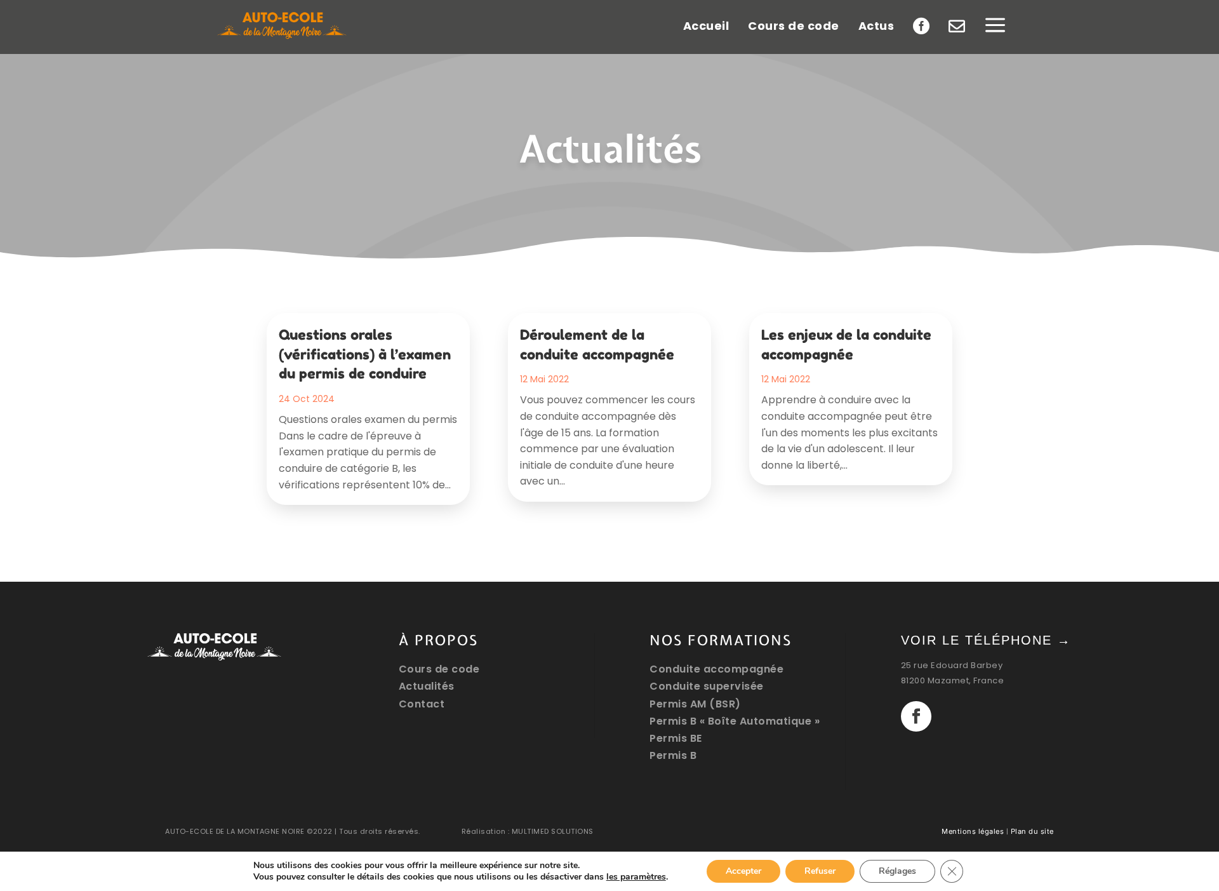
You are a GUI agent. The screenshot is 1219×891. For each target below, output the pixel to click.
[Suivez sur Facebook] (916, 716)
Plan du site (1032, 831)
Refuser (820, 871)
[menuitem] (282, 26)
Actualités (427, 686)
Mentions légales (973, 831)
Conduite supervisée (706, 686)
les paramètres (636, 877)
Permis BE (675, 738)
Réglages (897, 871)
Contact (422, 704)
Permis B (672, 755)
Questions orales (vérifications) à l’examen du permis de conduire (365, 354)
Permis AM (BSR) (695, 704)
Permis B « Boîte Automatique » (734, 721)
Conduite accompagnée (716, 669)
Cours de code (439, 669)
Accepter (743, 871)
